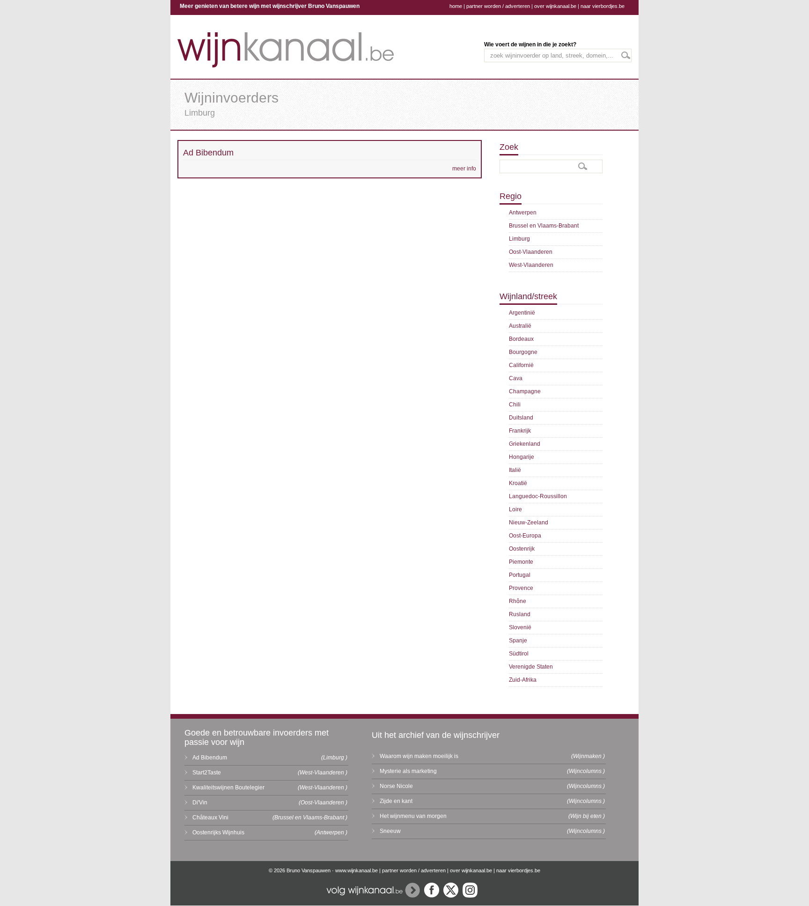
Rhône (517, 601)
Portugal (519, 575)
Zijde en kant (396, 801)
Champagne (525, 391)
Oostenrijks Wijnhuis (218, 832)
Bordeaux (521, 339)
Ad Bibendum (209, 757)
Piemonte (521, 562)
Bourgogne (523, 352)
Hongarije (521, 457)
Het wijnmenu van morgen (413, 816)
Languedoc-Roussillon (538, 496)
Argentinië (522, 312)
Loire (515, 509)
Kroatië (518, 483)
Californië (521, 365)
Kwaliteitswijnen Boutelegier (228, 787)
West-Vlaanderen (531, 265)
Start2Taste (206, 772)
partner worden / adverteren (498, 6)
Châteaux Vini (210, 817)
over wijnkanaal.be (555, 6)
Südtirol (519, 653)
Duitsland (521, 417)
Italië (515, 470)
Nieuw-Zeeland (528, 522)
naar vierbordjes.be (603, 6)
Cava (515, 378)
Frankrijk (520, 430)
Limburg (519, 239)
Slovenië (520, 627)
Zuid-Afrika (523, 680)
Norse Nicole (396, 786)
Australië (520, 326)
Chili (515, 404)
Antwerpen (523, 212)
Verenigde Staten (531, 666)
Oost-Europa (525, 535)
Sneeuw (390, 831)
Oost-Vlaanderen (530, 252)
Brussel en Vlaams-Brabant (544, 225)
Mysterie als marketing (408, 771)
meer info (464, 168)
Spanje (518, 640)
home (455, 6)
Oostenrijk (522, 548)
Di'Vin (199, 802)
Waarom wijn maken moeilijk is (419, 756)
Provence (521, 588)
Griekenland (524, 444)
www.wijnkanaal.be (356, 870)
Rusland (519, 614)
